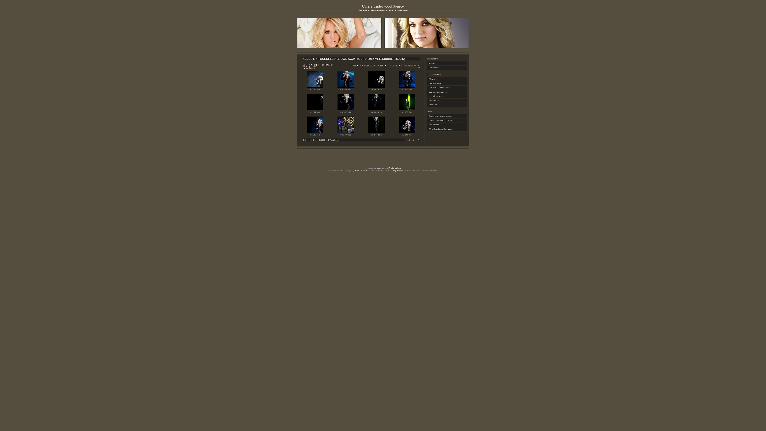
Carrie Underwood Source (383, 6)
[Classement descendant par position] (419, 67)
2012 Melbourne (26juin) (386, 58)
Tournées (326, 58)
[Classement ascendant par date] (399, 65)
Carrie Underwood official (440, 120)
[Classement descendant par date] (402, 65)
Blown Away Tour (350, 58)
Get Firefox (434, 125)
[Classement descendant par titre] (360, 65)
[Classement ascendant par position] (418, 65)
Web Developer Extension (441, 129)
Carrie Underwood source (440, 116)
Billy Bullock (398, 170)
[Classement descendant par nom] (388, 65)
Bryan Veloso (361, 170)
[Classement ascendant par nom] (385, 65)
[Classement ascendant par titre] (357, 65)
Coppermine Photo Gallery (389, 168)
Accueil (309, 58)
